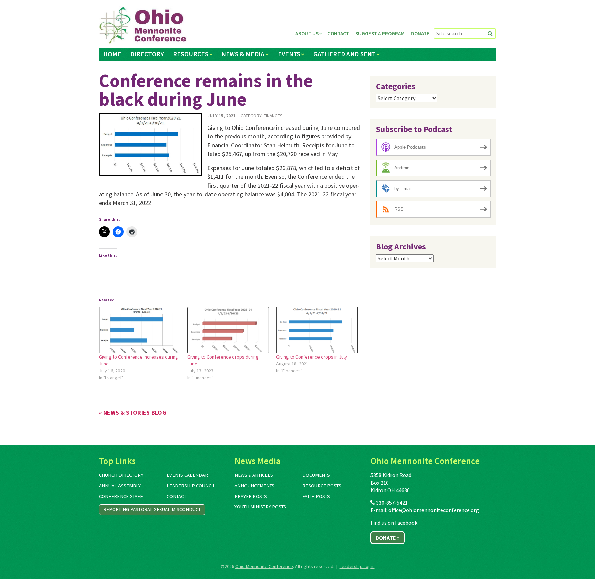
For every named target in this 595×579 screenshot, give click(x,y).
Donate (420, 33)
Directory (147, 54)
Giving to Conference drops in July (311, 357)
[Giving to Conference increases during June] (139, 330)
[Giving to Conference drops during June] (228, 330)
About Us (307, 33)
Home (112, 54)
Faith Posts (316, 496)
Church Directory (121, 475)
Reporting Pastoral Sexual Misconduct (152, 509)
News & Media (242, 54)
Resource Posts (321, 486)
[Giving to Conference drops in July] (317, 330)
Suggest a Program (380, 33)
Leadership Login (357, 566)
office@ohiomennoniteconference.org (433, 510)
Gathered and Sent (344, 54)
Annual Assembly (120, 486)
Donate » (388, 537)
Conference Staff (121, 496)
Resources (190, 54)
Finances (273, 116)
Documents (316, 475)
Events (289, 54)
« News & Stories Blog (132, 412)
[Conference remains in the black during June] (150, 144)
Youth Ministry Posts (260, 507)
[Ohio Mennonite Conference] (143, 25)
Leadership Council (191, 486)
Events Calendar (187, 475)
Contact (338, 33)
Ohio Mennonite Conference (264, 566)
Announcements (254, 486)
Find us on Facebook (393, 522)
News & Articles (253, 475)
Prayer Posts (250, 496)
